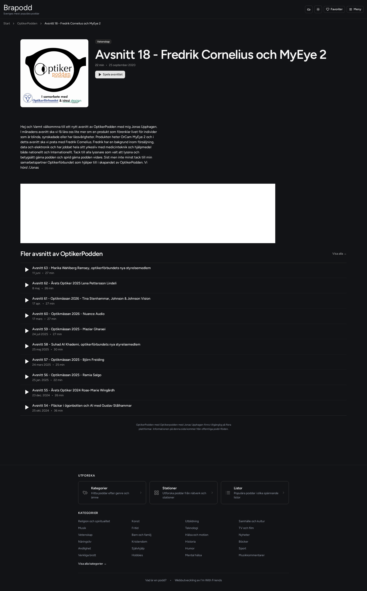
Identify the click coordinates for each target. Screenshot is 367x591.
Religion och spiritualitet (94, 521)
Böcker (243, 541)
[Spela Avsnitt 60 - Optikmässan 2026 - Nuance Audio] (26, 315)
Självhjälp (138, 548)
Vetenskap (103, 41)
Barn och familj (141, 535)
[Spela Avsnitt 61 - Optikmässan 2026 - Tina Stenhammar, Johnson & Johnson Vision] (26, 300)
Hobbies (137, 555)
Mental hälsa (193, 555)
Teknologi (191, 528)
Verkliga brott (87, 555)
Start (6, 23)
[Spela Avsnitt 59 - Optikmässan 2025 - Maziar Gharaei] (26, 330)
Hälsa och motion (196, 535)
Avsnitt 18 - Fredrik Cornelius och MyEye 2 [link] (73, 23)
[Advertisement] (147, 213)
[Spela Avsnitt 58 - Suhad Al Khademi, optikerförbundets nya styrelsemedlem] (26, 346)
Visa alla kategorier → (92, 564)
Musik (82, 528)
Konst (136, 521)
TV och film (246, 528)
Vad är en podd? (156, 580)
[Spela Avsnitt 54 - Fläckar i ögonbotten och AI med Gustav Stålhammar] (26, 407)
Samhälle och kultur (252, 521)
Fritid (135, 528)
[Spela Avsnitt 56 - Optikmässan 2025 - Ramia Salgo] (26, 376)
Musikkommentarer (252, 555)
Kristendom (139, 541)
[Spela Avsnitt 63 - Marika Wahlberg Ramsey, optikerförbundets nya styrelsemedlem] (26, 269)
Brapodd (17, 7)
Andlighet (84, 548)
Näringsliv (84, 541)
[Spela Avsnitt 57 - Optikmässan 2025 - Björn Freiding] (26, 361)
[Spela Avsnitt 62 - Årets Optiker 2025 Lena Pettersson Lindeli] (26, 285)
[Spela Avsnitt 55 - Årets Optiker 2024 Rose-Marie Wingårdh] (26, 392)
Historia (190, 541)
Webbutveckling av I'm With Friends (198, 580)
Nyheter (244, 535)
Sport (242, 548)
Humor (190, 548)
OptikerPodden (27, 23)
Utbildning (192, 521)
